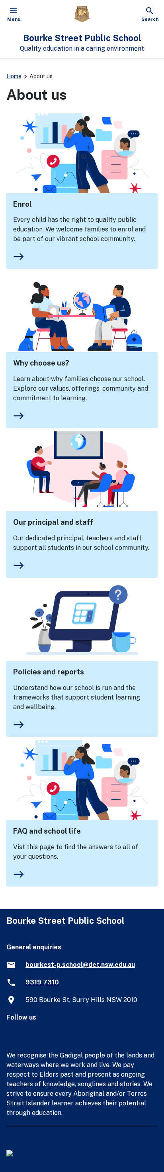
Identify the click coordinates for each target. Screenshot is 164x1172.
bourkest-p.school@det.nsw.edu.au (80, 964)
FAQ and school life (47, 831)
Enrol (22, 204)
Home (13, 76)
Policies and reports (48, 672)
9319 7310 (42, 982)
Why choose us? (41, 363)
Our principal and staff (53, 522)
